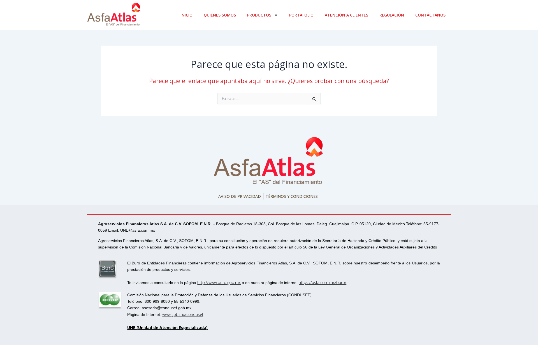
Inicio (186, 15)
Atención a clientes (346, 15)
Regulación (391, 15)
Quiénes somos (220, 15)
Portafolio (301, 15)
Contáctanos (430, 15)
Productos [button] (259, 15)
